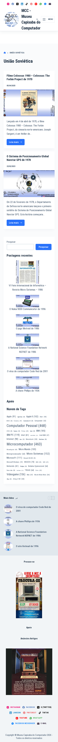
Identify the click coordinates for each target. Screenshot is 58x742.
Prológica (23, 466)
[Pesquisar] (37, 19)
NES (46, 462)
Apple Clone (21, 417)
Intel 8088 (44, 435)
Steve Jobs (11, 470)
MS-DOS (29, 462)
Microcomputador (24, 444)
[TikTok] (27, 4)
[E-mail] (50, 4)
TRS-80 (29, 470)
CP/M (9, 431)
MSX (38, 462)
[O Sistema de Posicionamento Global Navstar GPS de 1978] (29, 183)
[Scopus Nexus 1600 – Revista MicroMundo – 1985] (29, 671)
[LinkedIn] (22, 4)
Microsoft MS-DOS (29, 458)
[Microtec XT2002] (29, 595)
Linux (22, 439)
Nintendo (13, 466)
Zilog (9, 479)
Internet (12, 439)
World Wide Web (42, 475)
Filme (25, 431)
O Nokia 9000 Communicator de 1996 (27, 309)
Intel (25, 435)
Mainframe (43, 439)
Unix (38, 470)
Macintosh (31, 439)
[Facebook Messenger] (45, 4)
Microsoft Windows (15, 462)
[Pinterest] (31, 4)
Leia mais (17, 143)
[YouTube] (36, 4)
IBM (40, 430)
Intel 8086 (34, 435)
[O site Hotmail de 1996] (8, 546)
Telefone (19, 470)
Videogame (16, 474)
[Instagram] (8, 4)
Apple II (32, 416)
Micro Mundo (27, 449)
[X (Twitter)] (17, 4)
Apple (11, 416)
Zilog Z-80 (18, 479)
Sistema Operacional (38, 466)
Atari (43, 417)
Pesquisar (11, 241)
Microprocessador (16, 454)
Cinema (18, 421)
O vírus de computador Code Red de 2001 (27, 371)
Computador (40, 421)
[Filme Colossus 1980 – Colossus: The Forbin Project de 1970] (29, 103)
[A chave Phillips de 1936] (8, 521)
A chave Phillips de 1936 (27, 390)
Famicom (17, 431)
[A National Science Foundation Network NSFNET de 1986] (8, 533)
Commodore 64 (28, 421)
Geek (32, 431)
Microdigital (12, 449)
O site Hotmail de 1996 (27, 546)
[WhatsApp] (40, 4)
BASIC (9, 421)
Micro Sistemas (38, 453)
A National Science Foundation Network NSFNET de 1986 (31, 534)
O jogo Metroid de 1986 (27, 328)
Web (30, 475)
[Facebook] (13, 4)
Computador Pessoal (26, 426)
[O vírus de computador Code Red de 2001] (8, 509)
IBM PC (13, 434)
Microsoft (14, 457)
